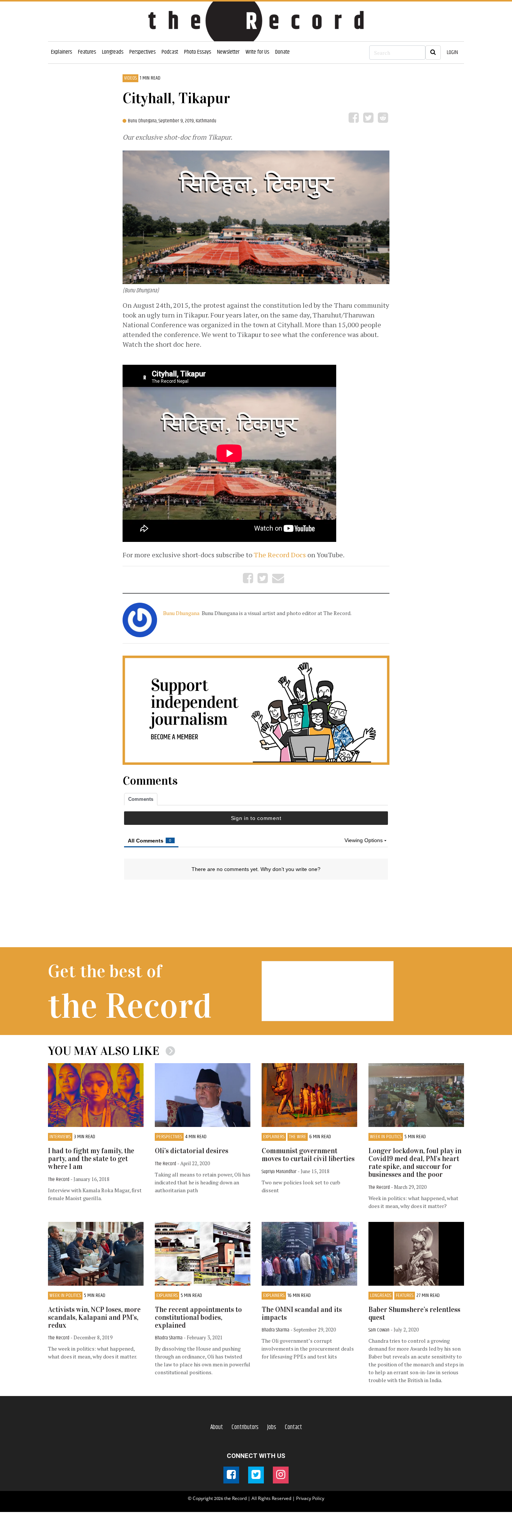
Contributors (245, 1427)
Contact (293, 1427)
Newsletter (228, 52)
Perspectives (142, 52)
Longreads (112, 52)
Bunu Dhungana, (143, 121)
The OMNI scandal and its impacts (302, 1313)
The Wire (297, 1137)
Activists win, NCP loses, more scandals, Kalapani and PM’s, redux (94, 1317)
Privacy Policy (310, 1498)
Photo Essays (197, 52)
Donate (282, 52)
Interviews (60, 1137)
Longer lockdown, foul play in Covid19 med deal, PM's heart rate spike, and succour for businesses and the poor (414, 1162)
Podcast (170, 52)
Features (87, 52)
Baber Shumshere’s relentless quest (414, 1313)
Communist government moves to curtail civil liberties (308, 1154)
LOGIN (452, 52)
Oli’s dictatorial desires (191, 1150)
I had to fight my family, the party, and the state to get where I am (91, 1158)
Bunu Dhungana (182, 613)
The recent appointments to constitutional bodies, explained (198, 1317)
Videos (130, 78)
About (216, 1427)
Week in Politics (385, 1137)
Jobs (271, 1427)
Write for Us (257, 52)
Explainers (61, 52)
